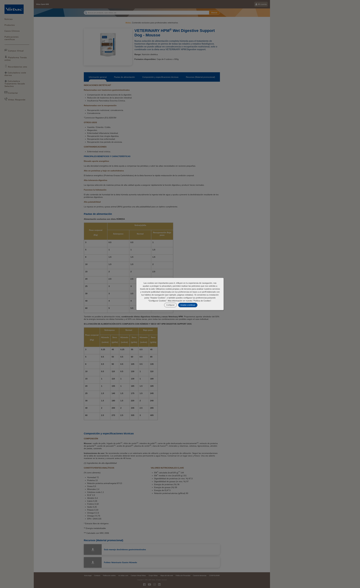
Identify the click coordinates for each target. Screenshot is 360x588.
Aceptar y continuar (187, 305)
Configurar (170, 305)
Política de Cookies (202, 301)
